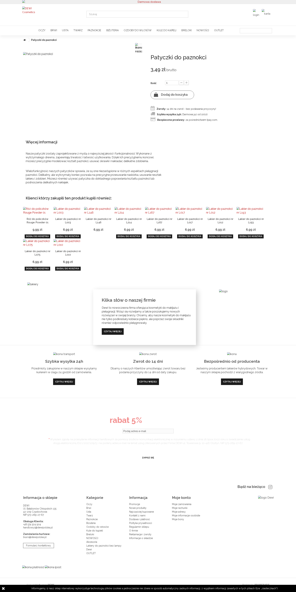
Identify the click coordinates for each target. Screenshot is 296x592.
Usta (65, 30)
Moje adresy (179, 511)
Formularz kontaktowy (38, 545)
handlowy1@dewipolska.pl (38, 527)
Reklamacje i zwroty (140, 534)
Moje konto (181, 498)
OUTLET (219, 30)
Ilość (153, 83)
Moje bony (178, 519)
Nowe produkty (137, 508)
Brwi (54, 30)
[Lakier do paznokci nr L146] (98, 210)
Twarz (78, 30)
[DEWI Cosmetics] (51, 14)
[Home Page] (24, 40)
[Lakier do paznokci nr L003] (68, 210)
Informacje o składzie (141, 538)
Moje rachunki (179, 508)
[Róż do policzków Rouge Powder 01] (37, 210)
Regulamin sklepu (139, 526)
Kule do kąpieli (166, 30)
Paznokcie (94, 30)
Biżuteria (112, 30)
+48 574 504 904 (32, 524)
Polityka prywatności (140, 523)
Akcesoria (91, 542)
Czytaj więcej (113, 331)
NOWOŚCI (203, 30)
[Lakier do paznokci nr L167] (159, 210)
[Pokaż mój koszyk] (267, 12)
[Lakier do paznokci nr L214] (129, 210)
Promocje (134, 504)
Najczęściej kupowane (141, 511)
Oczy (41, 30)
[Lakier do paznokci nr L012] (220, 210)
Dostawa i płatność (139, 519)
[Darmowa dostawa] (148, 2)
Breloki (186, 30)
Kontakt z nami (137, 515)
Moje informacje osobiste (186, 515)
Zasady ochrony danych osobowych (148, 449)
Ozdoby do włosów (137, 30)
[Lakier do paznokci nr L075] (37, 243)
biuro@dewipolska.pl (35, 537)
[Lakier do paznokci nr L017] (190, 210)
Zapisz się (148, 457)
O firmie (133, 530)
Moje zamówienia (181, 504)
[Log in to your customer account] (256, 14)
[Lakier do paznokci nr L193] (251, 210)
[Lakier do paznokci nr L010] (68, 243)
